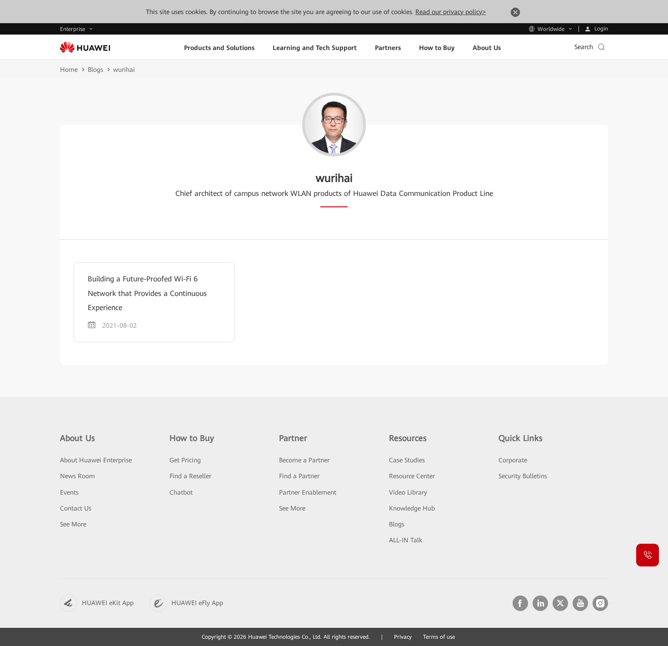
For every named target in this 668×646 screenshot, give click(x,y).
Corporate (513, 460)
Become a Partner (304, 460)
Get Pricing (185, 460)
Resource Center (412, 476)
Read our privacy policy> (450, 11)
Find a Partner (299, 476)
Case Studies (407, 460)
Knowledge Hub (412, 508)
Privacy (403, 637)
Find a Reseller (190, 476)
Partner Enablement (307, 492)
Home (69, 69)
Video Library (408, 492)
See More (73, 524)
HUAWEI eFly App (197, 602)
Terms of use (439, 637)
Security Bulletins (523, 476)
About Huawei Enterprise (96, 460)
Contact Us (75, 508)
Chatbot (181, 492)
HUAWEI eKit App (108, 602)
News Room (77, 476)
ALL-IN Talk (405, 540)
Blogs (95, 69)
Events (69, 492)
